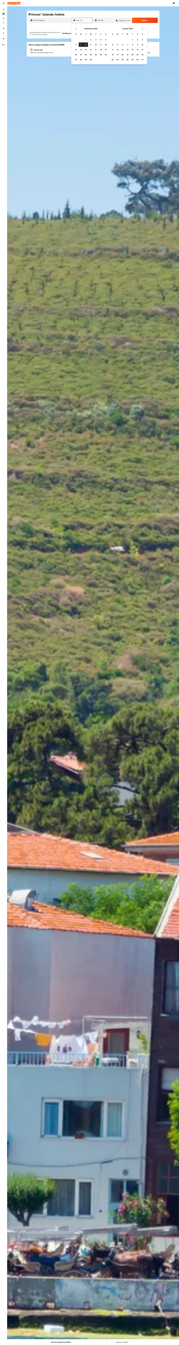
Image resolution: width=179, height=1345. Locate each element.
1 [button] (132, 40)
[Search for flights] (3, 9)
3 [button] (95, 40)
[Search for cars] (3, 18)
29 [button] (86, 60)
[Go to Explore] (3, 28)
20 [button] (76, 55)
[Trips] (3, 39)
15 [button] (86, 50)
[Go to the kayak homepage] (13, 3)
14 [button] (81, 50)
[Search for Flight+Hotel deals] (3, 23)
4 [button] (100, 40)
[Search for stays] (3, 14)
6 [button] (122, 45)
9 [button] (90, 45)
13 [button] (76, 50)
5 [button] (105, 40)
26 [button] (106, 55)
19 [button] (106, 50)
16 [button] (91, 50)
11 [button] (100, 45)
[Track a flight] (3, 33)
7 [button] (80, 45)
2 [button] (90, 40)
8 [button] (85, 45)
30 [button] (91, 60)
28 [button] (81, 60)
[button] (3, 3)
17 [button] (96, 50)
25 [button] (101, 55)
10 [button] (96, 45)
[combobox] (51, 20)
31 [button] (142, 60)
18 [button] (101, 50)
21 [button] (81, 55)
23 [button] (91, 55)
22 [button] (86, 55)
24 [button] (96, 55)
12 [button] (106, 45)
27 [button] (76, 60)
